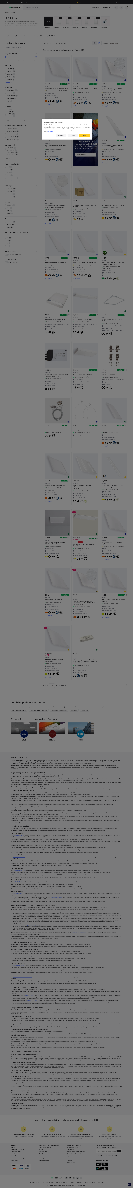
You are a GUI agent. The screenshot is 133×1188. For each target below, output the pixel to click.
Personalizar (61, 135)
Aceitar (84, 135)
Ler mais (50, 131)
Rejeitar (73, 135)
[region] (67, 129)
